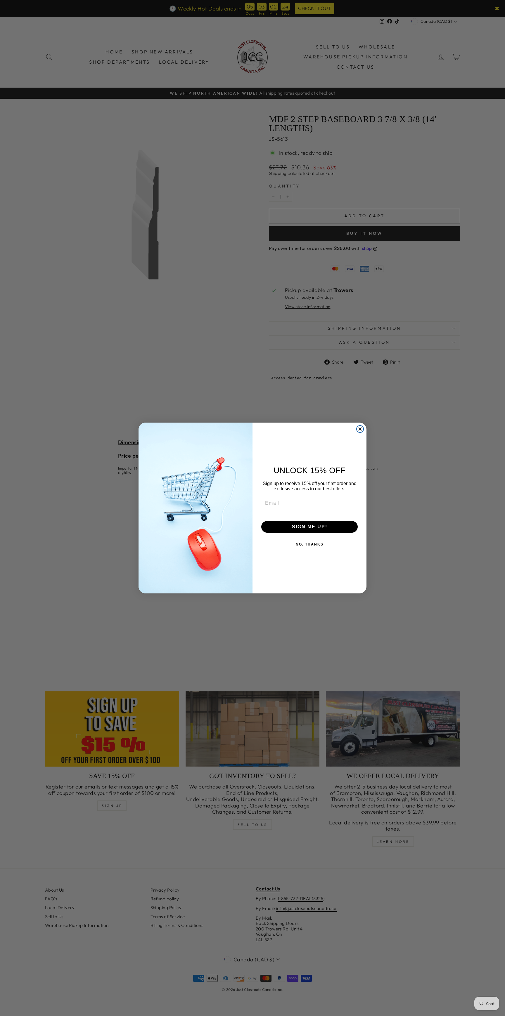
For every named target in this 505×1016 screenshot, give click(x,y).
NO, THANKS (310, 544)
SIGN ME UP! (309, 526)
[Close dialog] (360, 429)
